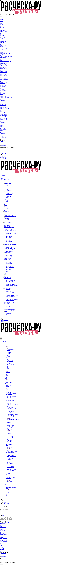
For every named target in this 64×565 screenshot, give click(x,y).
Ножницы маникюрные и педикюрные (13, 419)
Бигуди (8, 358)
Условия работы (2, 523)
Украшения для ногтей (3, 541)
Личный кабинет (2, 524)
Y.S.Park (1, 550)
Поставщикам (2, 525)
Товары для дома (9, 481)
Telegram (3, 149)
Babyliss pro (2, 549)
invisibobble (2, 546)
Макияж (7, 389)
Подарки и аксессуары (9, 476)
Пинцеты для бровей (3, 540)
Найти (1, 564)
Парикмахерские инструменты (10, 443)
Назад (7, 346)
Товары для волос (3, 528)
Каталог (5, 344)
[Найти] (1, 16)
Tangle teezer (2, 547)
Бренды (1, 543)
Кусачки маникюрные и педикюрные (12, 414)
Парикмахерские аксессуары (11, 461)
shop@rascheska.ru (3, 145)
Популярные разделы (3, 535)
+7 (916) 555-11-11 (3, 136)
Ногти (6, 399)
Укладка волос (2, 539)
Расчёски (8, 366)
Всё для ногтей (2, 530)
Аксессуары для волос (10, 349)
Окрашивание (9, 454)
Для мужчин (2, 533)
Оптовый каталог (3, 527)
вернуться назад (2, 522)
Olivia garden (2, 548)
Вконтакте (3, 514)
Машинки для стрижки (10, 449)
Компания (1, 526)
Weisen (1, 545)
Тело (6, 495)
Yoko (1, 551)
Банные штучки (8, 372)
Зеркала (7, 384)
